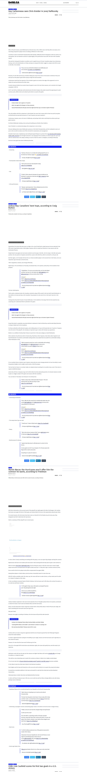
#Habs (34, 346)
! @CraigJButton (28, 402)
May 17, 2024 (36, 181)
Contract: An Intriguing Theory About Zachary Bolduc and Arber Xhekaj (28, 622)
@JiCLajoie (43, 432)
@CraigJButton (42, 272)
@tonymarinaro (24, 274)
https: (25, 280)
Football (41, 2)
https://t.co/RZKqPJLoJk (32, 721)
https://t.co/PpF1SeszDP (26, 383)
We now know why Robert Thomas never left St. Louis (24, 627)
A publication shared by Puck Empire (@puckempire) (22, 555)
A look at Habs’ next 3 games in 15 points (21, 102)
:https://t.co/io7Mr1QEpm (29, 592)
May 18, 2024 (39, 72)
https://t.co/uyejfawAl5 (43, 423)
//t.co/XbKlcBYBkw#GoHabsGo (34, 280)
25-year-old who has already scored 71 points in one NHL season (34, 661)
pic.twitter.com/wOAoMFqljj (27, 412)
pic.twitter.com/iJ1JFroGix (42, 154)
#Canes (42, 698)
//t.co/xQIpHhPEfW (25, 178)
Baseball (45, 2)
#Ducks (23, 749)
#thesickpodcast (45, 280)
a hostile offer (51, 653)
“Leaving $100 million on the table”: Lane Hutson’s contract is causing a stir (29, 624)
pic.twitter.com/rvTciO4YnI (27, 354)
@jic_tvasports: (42, 176)
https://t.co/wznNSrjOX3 (34, 700)
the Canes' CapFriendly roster (23, 565)
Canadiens (10, 9)
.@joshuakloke (27, 738)
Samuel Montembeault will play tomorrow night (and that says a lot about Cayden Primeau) (33, 107)
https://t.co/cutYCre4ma (30, 278)
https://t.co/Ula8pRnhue (31, 189)
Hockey (37, 2)
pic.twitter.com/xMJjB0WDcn (34, 69)
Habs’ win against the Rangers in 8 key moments (23, 105)
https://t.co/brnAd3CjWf (32, 434)
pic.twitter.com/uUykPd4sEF (27, 740)
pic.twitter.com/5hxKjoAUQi (27, 282)
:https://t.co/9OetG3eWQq (42, 738)
